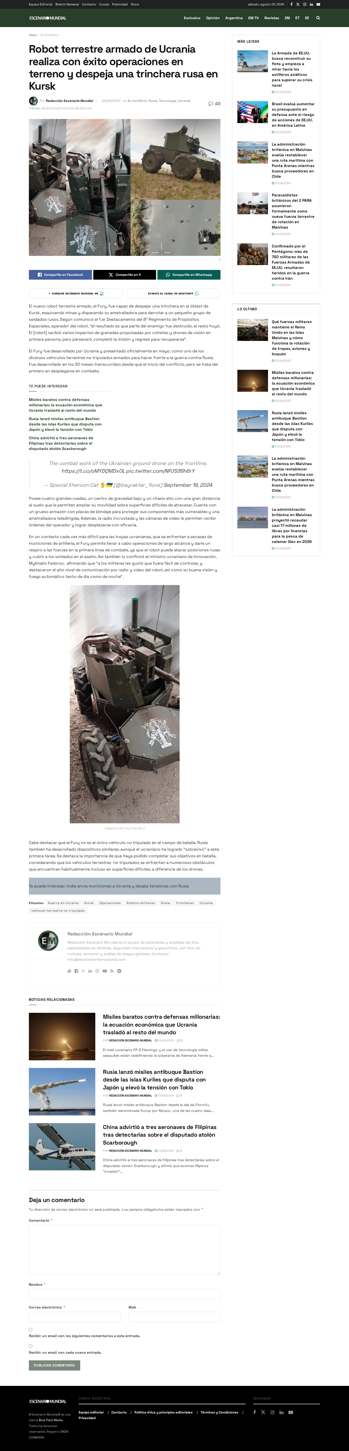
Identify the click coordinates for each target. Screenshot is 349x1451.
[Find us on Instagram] (304, 4)
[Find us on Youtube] (318, 4)
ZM (287, 18)
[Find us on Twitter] (298, 4)
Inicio (33, 35)
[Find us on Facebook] (291, 4)
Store (135, 4)
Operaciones (110, 903)
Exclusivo (192, 18)
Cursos (104, 4)
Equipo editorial (91, 1412)
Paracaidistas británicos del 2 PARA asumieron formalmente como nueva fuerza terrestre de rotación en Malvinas (293, 211)
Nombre (37, 1284)
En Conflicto (50, 35)
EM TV (253, 18)
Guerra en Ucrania (63, 903)
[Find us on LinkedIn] (311, 4)
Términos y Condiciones (219, 1412)
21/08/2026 (165, 1095)
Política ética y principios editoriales (163, 1412)
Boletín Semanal (67, 4)
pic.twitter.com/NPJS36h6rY (160, 471)
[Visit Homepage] (48, 18)
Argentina (234, 18)
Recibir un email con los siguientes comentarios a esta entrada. (84, 1336)
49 (217, 103)
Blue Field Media (51, 1420)
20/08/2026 (282, 92)
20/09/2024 (111, 101)
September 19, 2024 (188, 485)
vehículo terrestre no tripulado (58, 911)
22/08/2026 (165, 1040)
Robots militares (141, 903)
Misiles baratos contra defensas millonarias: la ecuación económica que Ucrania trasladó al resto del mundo (65, 405)
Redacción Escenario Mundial (69, 101)
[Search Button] (318, 18)
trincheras (185, 903)
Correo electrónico (47, 1307)
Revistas (271, 18)
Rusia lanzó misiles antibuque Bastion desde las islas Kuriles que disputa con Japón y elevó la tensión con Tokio (65, 424)
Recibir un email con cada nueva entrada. (65, 1352)
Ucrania (184, 101)
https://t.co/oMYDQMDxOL (93, 471)
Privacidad (87, 1418)
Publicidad (120, 4)
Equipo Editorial (40, 4)
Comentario (41, 1220)
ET (297, 18)
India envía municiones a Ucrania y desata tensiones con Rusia (128, 886)
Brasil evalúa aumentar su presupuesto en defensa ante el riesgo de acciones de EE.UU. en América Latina (293, 114)
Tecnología (168, 101)
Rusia (153, 101)
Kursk (89, 903)
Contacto (89, 4)
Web (132, 1307)
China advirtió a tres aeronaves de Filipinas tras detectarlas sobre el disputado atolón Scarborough (61, 443)
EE (307, 18)
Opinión (213, 18)
